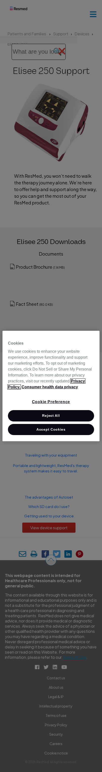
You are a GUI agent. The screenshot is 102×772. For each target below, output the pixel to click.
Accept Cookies (51, 429)
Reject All (51, 416)
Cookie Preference (51, 402)
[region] (50, 386)
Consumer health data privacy (50, 387)
